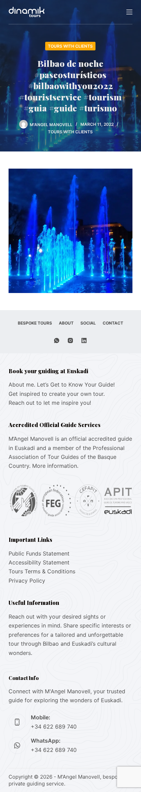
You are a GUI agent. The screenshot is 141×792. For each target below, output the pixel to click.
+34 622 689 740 (54, 726)
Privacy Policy (27, 580)
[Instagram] (70, 340)
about (66, 323)
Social (88, 323)
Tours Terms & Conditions (42, 571)
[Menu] (129, 12)
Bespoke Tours (35, 323)
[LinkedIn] (84, 340)
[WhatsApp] (56, 340)
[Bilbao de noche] (71, 230)
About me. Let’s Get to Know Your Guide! (62, 384)
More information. (55, 465)
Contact (113, 323)
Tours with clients (70, 46)
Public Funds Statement (39, 553)
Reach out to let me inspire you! (50, 402)
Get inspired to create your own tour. (57, 393)
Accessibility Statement (39, 562)
